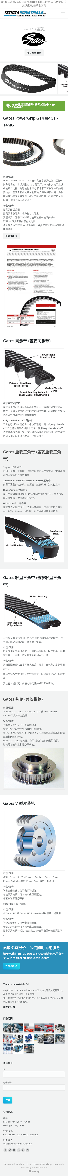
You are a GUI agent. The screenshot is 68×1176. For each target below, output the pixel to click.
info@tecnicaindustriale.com (29, 958)
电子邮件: (7, 1082)
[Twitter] (10, 1150)
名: (4, 1069)
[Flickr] (19, 1150)
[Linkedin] (23, 1150)
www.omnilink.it (39, 1167)
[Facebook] (5, 1150)
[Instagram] (27, 1150)
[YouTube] (14, 1150)
